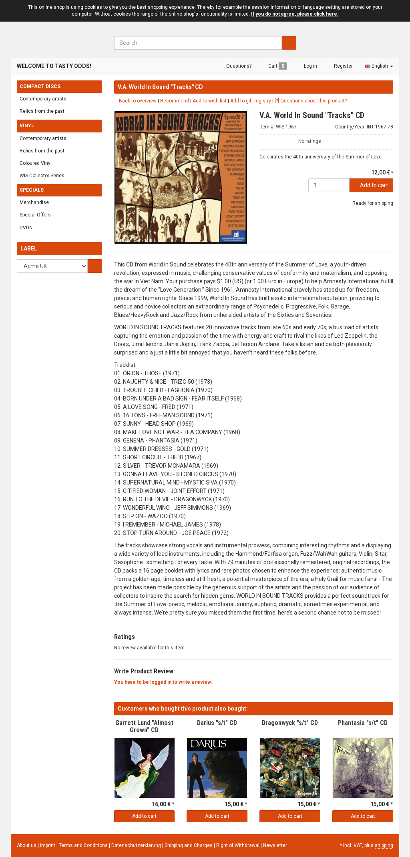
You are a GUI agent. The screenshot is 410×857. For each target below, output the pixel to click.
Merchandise (34, 202)
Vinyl (27, 125)
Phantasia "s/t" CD (363, 723)
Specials (32, 190)
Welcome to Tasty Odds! (54, 66)
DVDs (26, 227)
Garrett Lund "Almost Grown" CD (144, 726)
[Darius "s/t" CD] (217, 767)
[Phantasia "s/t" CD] (362, 767)
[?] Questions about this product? (311, 101)
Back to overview (137, 101)
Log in (310, 66)
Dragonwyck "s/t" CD (290, 723)
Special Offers (35, 215)
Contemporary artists (43, 99)
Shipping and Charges (189, 845)
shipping (384, 845)
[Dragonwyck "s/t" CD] (289, 767)
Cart (275, 66)
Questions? (238, 66)
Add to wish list (210, 101)
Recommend (174, 101)
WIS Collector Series (42, 175)
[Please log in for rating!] (263, 140)
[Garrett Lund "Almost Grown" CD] (144, 767)
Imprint (48, 845)
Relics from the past (42, 111)
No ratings (309, 141)
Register (343, 66)
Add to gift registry (250, 101)
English (379, 66)
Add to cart (373, 185)
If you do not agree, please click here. (295, 14)
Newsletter (275, 845)
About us (26, 845)
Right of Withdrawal (238, 845)
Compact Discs (40, 86)
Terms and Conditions (84, 845)
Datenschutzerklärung (136, 845)
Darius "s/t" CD (217, 723)
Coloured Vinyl (36, 163)
